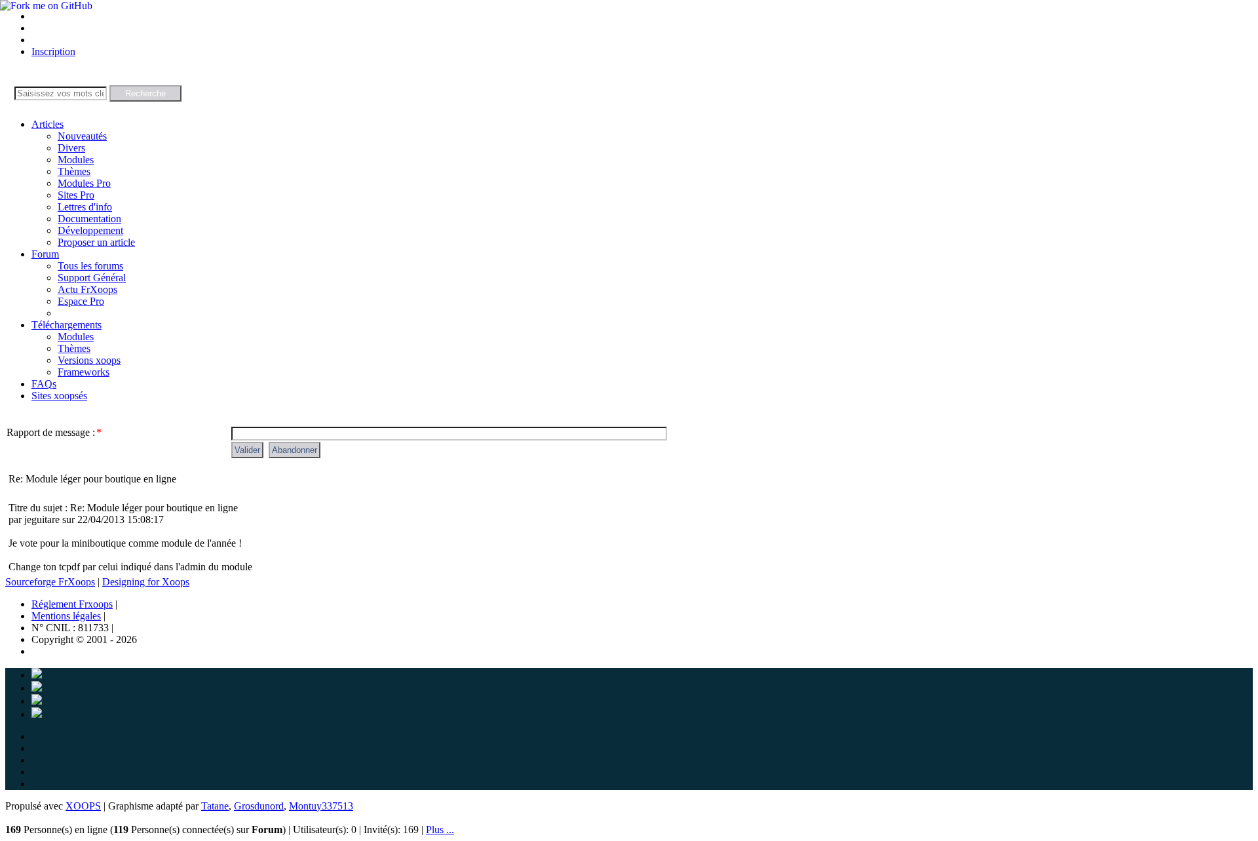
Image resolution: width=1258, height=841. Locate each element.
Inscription (53, 51)
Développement (90, 230)
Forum (45, 254)
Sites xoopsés (59, 395)
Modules (76, 159)
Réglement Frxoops (72, 604)
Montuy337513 (321, 806)
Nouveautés (82, 136)
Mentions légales (66, 615)
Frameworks (83, 372)
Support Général (92, 277)
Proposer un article (96, 242)
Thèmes (74, 171)
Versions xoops (89, 360)
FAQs (43, 383)
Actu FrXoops (87, 289)
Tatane (215, 806)
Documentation (89, 218)
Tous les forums (90, 265)
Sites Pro (76, 195)
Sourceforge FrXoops (50, 581)
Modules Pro (84, 183)
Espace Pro (81, 301)
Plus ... (440, 829)
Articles (47, 124)
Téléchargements (66, 324)
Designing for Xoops (145, 581)
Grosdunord (259, 806)
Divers (71, 147)
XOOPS (83, 806)
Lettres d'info (85, 206)
